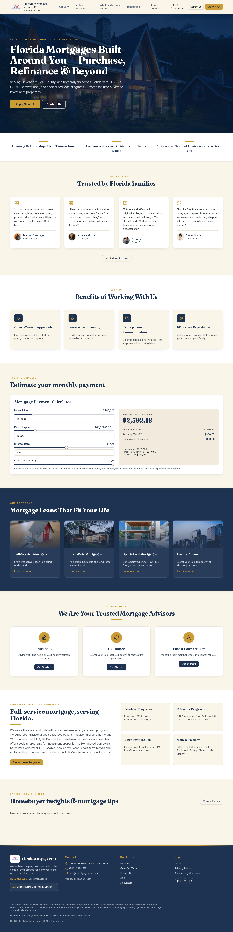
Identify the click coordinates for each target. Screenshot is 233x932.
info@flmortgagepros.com (83, 873)
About (62, 6)
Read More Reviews (116, 258)
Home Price (21, 410)
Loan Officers (154, 7)
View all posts (211, 801)
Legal (178, 863)
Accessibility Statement (188, 873)
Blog (122, 877)
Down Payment (23, 427)
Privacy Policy (183, 868)
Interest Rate (22, 444)
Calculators (126, 882)
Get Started (44, 667)
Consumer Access (37, 879)
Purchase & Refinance (81, 7)
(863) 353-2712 (178, 7)
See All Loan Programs (26, 762)
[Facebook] (178, 881)
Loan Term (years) (25, 460)
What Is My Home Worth (110, 7)
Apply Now (214, 6)
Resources (133, 6)
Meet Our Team (128, 868)
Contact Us (195, 6)
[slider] (33, 414)
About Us (125, 863)
